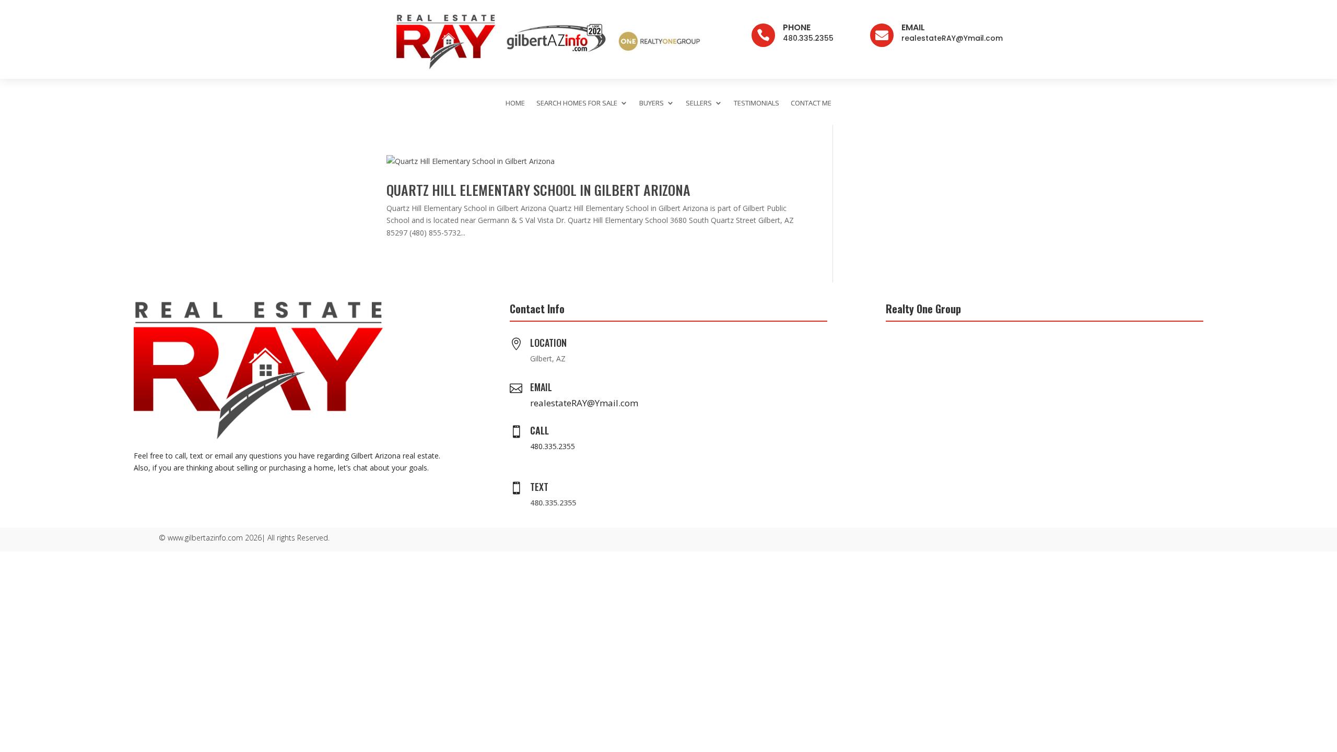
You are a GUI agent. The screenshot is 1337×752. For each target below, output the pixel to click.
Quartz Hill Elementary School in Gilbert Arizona (538, 190)
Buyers (651, 103)
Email (913, 27)
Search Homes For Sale (576, 103)
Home (515, 103)
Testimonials (756, 103)
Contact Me (811, 103)
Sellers (699, 103)
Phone (797, 27)
